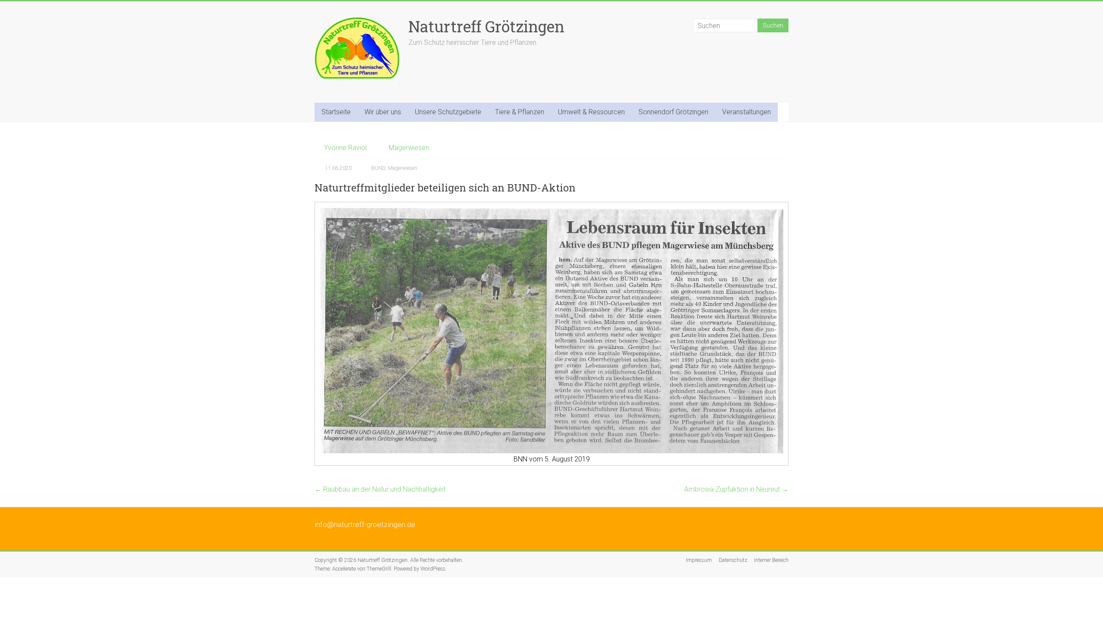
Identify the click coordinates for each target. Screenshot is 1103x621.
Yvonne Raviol (345, 148)
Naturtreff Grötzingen (486, 26)
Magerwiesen (409, 148)
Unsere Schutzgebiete (448, 112)
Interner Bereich (771, 560)
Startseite (336, 112)
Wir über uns (383, 112)
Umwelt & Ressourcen (591, 112)
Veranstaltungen (746, 112)
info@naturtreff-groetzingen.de (365, 524)
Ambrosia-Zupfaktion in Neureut (736, 489)
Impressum (699, 560)
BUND (378, 168)
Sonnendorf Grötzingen (673, 112)
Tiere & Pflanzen (519, 112)
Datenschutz (733, 560)
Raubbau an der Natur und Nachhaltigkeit (380, 489)
